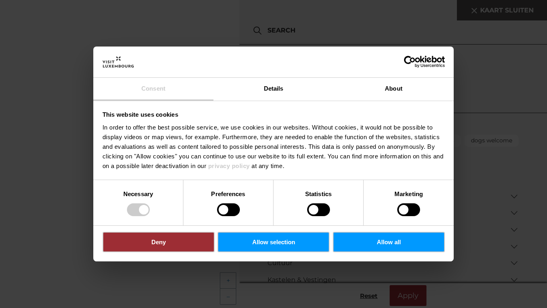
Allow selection (273, 242)
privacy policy (229, 165)
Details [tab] (274, 88)
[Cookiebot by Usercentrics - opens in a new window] (410, 62)
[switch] (228, 209)
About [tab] (393, 88)
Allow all (389, 242)
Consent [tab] (153, 88)
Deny (158, 242)
